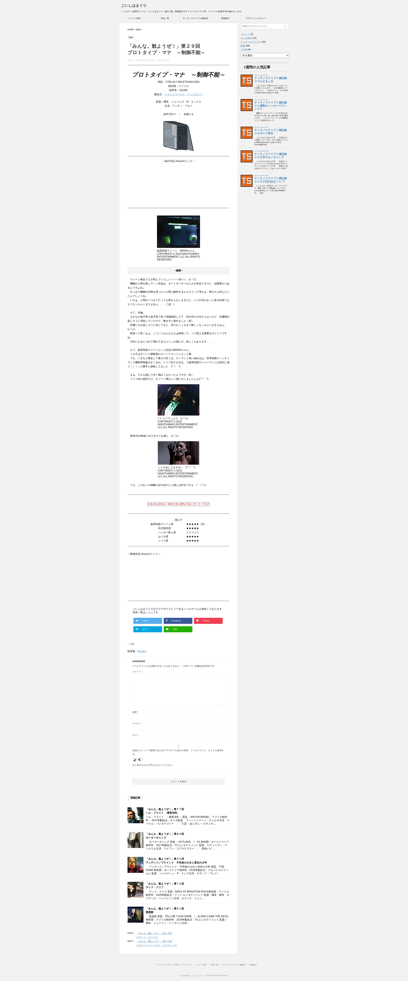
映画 (132, 644)
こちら (149, 612)
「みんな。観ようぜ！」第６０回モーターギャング (165, 835)
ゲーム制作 (246, 38)
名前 (135, 712)
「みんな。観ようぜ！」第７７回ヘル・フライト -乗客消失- (165, 811)
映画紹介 (225, 18)
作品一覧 (165, 18)
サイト (135, 735)
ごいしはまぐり (134, 5)
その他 (244, 49)
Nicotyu (142, 651)
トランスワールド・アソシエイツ (183, 94)
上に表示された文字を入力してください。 (153, 765)
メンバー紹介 (134, 18)
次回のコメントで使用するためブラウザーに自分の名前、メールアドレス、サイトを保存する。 (178, 752)
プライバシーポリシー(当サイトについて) (173, 965)
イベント (245, 34)
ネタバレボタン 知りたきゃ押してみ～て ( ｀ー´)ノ (178, 504)
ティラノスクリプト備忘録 (195, 18)
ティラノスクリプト (251, 42)
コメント (137, 671)
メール (136, 723)
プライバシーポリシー (255, 18)
